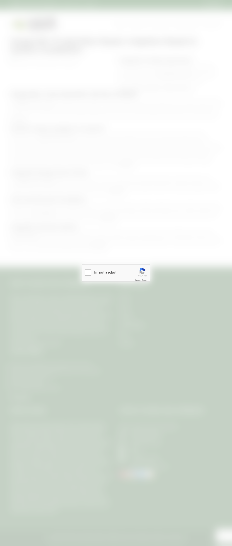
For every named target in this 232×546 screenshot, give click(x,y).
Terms (144, 280)
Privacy (138, 280)
